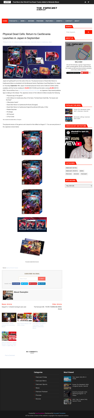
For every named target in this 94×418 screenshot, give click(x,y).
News (23, 21)
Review (76, 174)
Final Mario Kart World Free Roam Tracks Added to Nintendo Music (36, 2)
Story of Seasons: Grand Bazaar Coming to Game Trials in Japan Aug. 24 (9, 344)
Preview (69, 174)
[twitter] (88, 2)
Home (5, 21)
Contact (69, 21)
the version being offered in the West (29, 90)
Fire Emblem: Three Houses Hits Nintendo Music (8, 325)
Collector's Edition (19, 42)
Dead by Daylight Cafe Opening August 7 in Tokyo (80, 393)
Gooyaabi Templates (59, 413)
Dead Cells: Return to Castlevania (39, 42)
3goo (17, 267)
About (77, 21)
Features (49, 21)
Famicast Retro (71, 168)
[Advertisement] (23, 28)
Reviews (31, 21)
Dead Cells (27, 42)
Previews (40, 21)
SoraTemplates (39, 413)
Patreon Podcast (42, 391)
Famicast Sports (72, 171)
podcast (84, 174)
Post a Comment (10, 355)
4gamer (8, 267)
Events (59, 21)
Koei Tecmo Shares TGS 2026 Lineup (24, 324)
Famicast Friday (41, 377)
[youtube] (85, 2)
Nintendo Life (13, 267)
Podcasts (13, 21)
